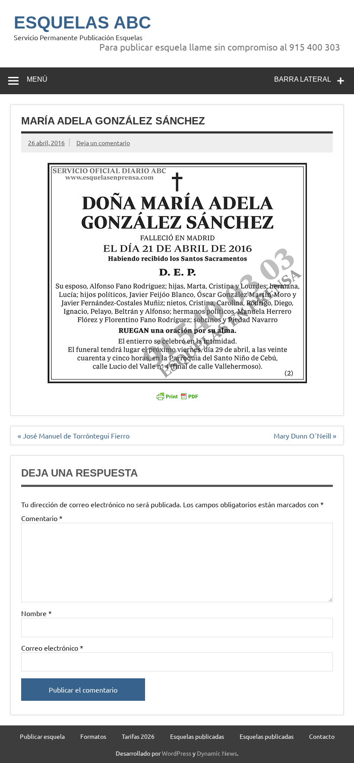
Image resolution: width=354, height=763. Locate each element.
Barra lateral (302, 79)
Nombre (36, 613)
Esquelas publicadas (197, 736)
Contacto (322, 736)
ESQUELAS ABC (82, 22)
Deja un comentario (103, 142)
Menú (37, 79)
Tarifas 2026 (138, 736)
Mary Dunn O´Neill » (305, 435)
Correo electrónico (52, 647)
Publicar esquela (42, 736)
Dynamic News (217, 753)
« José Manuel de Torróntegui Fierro (74, 435)
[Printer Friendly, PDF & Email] (177, 395)
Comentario (42, 518)
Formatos (93, 736)
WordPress (176, 753)
